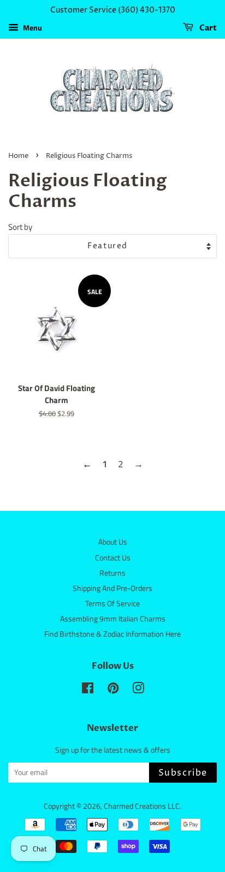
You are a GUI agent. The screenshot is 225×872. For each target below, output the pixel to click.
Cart (207, 28)
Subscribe (183, 773)
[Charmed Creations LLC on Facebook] (87, 690)
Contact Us (113, 558)
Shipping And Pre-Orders (112, 588)
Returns (112, 573)
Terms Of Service (112, 603)
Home (18, 156)
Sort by (20, 227)
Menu (31, 27)
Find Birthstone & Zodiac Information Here (112, 634)
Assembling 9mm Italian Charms (112, 619)
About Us (112, 542)
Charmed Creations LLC (142, 806)
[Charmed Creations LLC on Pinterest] (113, 690)
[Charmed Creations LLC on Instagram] (138, 690)
